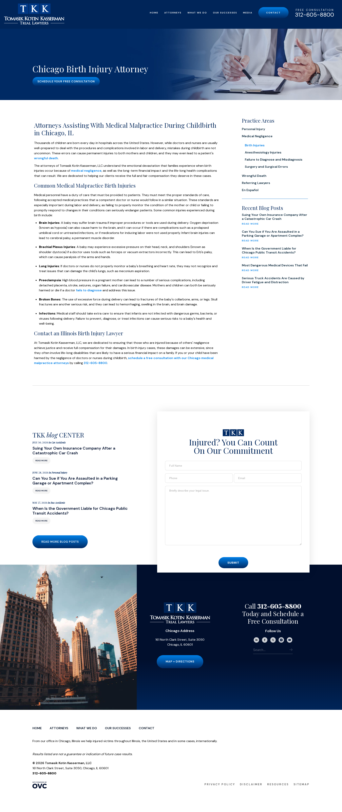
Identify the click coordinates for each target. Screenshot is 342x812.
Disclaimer (251, 784)
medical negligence (86, 171)
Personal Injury (253, 129)
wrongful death (46, 158)
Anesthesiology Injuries (263, 152)
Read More (41, 460)
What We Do (197, 12)
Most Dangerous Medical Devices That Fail (275, 265)
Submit (233, 562)
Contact (273, 12)
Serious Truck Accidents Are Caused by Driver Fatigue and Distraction (273, 280)
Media (247, 12)
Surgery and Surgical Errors (266, 167)
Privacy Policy (219, 784)
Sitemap (302, 784)
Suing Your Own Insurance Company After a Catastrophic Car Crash (274, 217)
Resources (278, 784)
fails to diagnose (89, 290)
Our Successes (225, 12)
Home (154, 12)
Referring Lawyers (256, 183)
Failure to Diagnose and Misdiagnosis (273, 159)
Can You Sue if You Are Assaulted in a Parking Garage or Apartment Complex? (273, 234)
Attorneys (172, 12)
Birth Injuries (255, 145)
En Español (250, 190)
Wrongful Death (254, 176)
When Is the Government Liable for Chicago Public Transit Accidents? (269, 250)
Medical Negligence (257, 136)
